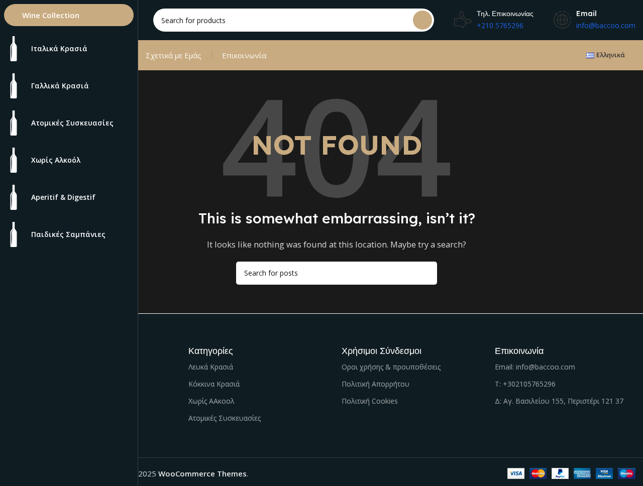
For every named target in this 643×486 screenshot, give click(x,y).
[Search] (422, 20)
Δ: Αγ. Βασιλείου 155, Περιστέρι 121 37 (559, 401)
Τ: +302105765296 (525, 384)
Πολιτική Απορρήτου (375, 384)
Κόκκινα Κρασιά (214, 384)
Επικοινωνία (244, 55)
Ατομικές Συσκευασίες (224, 418)
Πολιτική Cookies (370, 401)
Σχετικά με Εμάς (173, 55)
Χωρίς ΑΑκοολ (211, 401)
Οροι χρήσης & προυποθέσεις (391, 367)
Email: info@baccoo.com (535, 367)
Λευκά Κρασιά (210, 367)
